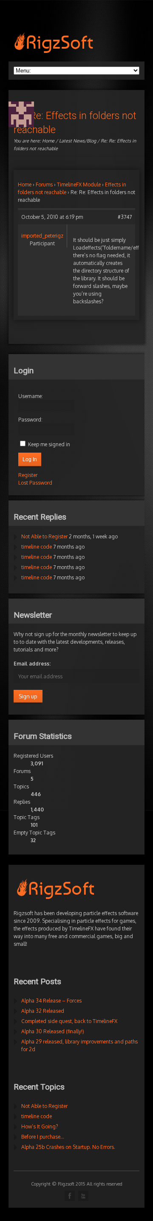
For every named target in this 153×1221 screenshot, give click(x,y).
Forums (44, 184)
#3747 (125, 217)
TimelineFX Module (79, 184)
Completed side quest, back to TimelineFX (69, 1021)
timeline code (36, 547)
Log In (30, 459)
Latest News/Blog (77, 141)
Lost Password (35, 483)
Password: (30, 419)
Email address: (32, 663)
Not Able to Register (44, 536)
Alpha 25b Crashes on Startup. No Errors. (68, 1147)
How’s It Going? (39, 1126)
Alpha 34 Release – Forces (51, 1000)
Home (48, 141)
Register (27, 475)
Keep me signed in (49, 444)
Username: (30, 396)
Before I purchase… (42, 1137)
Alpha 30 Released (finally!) (52, 1031)
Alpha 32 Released (42, 1011)
